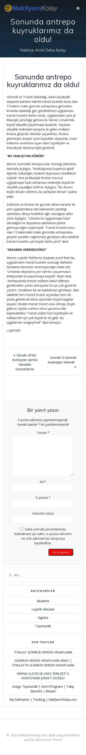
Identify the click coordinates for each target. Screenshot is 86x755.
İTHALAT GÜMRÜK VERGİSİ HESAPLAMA (43, 652)
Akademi (43, 601)
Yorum (43, 432)
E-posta (43, 497)
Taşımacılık (43, 626)
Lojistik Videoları (43, 609)
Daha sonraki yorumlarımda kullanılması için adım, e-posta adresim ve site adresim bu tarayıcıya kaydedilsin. (43, 536)
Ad (43, 481)
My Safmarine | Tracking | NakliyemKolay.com (43, 699)
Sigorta (43, 618)
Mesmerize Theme (49, 740)
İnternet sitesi (43, 513)
